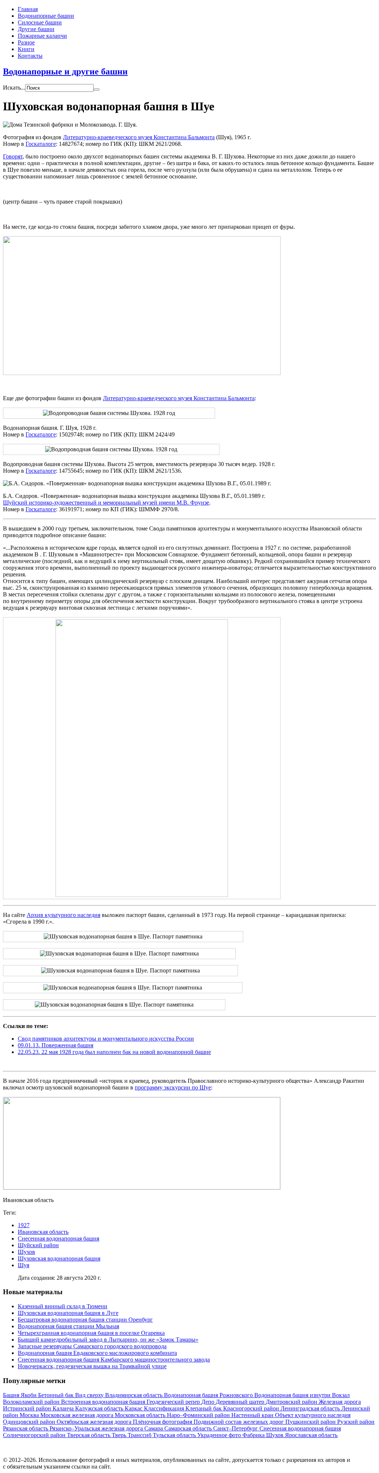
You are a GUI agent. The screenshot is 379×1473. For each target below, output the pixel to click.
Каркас (134, 1408)
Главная (28, 9)
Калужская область (100, 1408)
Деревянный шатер (241, 1402)
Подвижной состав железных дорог (239, 1422)
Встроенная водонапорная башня (104, 1402)
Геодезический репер (174, 1402)
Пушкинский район (311, 1422)
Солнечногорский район (35, 1435)
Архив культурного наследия (63, 915)
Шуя (23, 1265)
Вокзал (341, 1395)
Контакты (30, 56)
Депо (208, 1402)
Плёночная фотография (163, 1422)
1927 (24, 1225)
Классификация (164, 1408)
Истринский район (28, 1408)
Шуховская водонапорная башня (59, 1258)
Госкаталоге (41, 144)
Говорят (13, 156)
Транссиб (140, 1435)
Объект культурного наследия (313, 1415)
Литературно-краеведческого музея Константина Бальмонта (139, 137)
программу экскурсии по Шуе (173, 1087)
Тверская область (89, 1435)
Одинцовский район (30, 1422)
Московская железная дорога (77, 1415)
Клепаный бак (204, 1408)
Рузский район (356, 1422)
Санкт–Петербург (236, 1428)
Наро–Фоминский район (199, 1415)
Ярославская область (311, 1435)
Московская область (141, 1415)
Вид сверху (90, 1395)
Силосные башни (40, 22)
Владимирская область (134, 1395)
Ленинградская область (311, 1408)
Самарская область (188, 1428)
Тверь (120, 1435)
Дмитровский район (292, 1402)
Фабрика (254, 1435)
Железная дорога (340, 1402)
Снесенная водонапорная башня (58, 1238)
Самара (154, 1428)
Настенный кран (253, 1415)
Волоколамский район (32, 1402)
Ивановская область (43, 1232)
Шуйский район (38, 1245)
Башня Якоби (20, 1395)
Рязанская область (26, 1428)
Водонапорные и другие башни (65, 71)
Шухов (26, 1252)
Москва (30, 1415)
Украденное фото (219, 1435)
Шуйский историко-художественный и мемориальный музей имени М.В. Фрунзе (106, 502)
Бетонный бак (56, 1395)
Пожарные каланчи (42, 36)
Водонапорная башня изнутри (293, 1395)
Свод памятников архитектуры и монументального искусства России (106, 1038)
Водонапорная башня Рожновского (209, 1395)
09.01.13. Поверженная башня (55, 1045)
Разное (26, 42)
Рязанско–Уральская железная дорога (97, 1428)
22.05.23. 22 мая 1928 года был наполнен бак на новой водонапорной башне (114, 1052)
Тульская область (175, 1435)
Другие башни (36, 29)
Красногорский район (252, 1408)
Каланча (64, 1408)
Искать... (14, 87)
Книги (26, 49)
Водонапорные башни (46, 16)
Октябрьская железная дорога (95, 1422)
